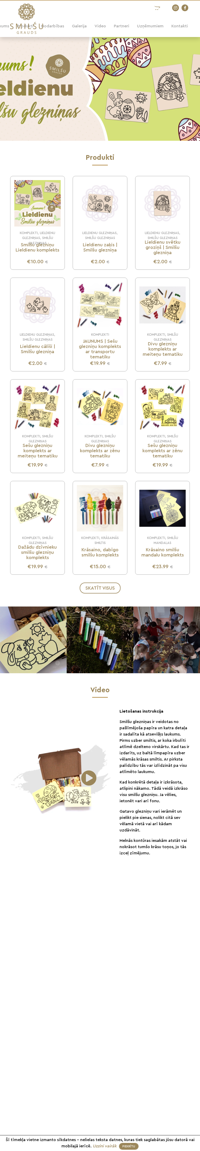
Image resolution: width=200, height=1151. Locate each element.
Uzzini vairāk (105, 1146)
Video (100, 26)
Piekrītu (128, 1146)
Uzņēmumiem (150, 26)
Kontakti (179, 26)
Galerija (79, 26)
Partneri (121, 26)
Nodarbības (52, 26)
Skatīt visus (100, 588)
